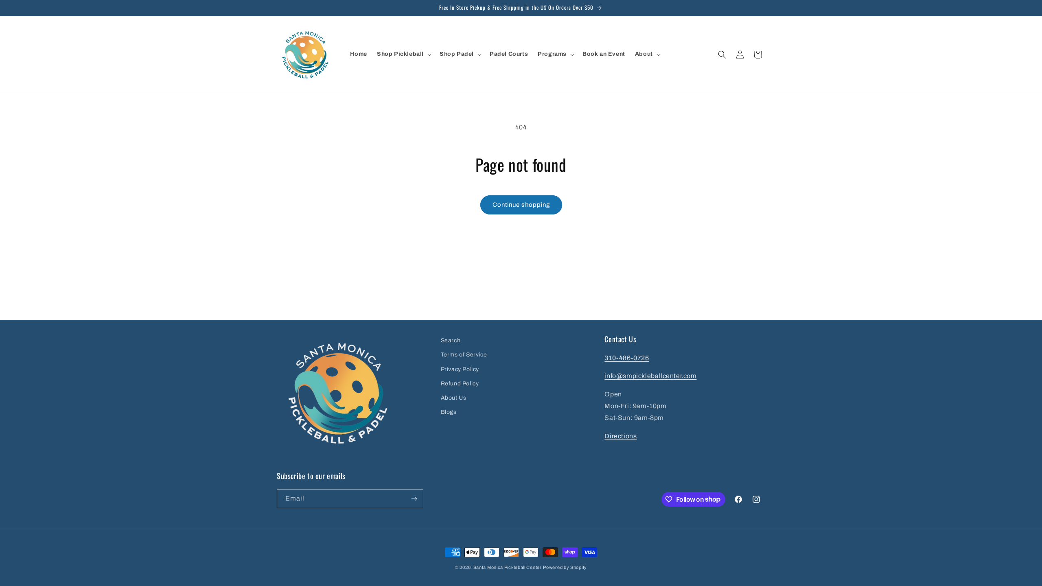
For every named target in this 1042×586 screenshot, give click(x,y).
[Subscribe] (414, 498)
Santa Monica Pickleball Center (507, 567)
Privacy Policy (460, 369)
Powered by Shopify (565, 567)
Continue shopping (521, 204)
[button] (403, 54)
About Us (453, 398)
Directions (620, 436)
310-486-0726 (626, 357)
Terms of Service (464, 355)
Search (451, 340)
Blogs (449, 412)
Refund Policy (460, 383)
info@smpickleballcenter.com (650, 375)
